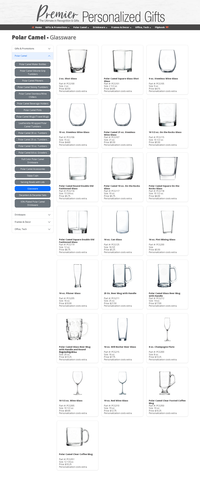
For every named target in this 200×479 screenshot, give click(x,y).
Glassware (32, 188)
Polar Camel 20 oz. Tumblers (32, 139)
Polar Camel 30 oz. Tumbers (32, 132)
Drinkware (99, 27)
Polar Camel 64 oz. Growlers (33, 152)
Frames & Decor (120, 27)
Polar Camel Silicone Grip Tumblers (32, 72)
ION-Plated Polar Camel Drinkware (33, 203)
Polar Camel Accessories (32, 168)
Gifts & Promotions (56, 27)
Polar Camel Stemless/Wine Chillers (33, 95)
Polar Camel (80, 27)
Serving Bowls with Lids (33, 182)
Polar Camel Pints (33, 110)
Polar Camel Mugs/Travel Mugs (32, 116)
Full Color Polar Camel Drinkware (32, 161)
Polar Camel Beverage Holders (32, 103)
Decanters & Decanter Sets (32, 195)
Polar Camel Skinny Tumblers (33, 87)
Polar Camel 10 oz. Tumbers (32, 146)
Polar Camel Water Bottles (32, 64)
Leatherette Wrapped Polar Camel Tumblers (33, 125)
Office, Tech (142, 27)
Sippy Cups (32, 175)
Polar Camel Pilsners (32, 80)
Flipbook (160, 27)
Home (38, 27)
